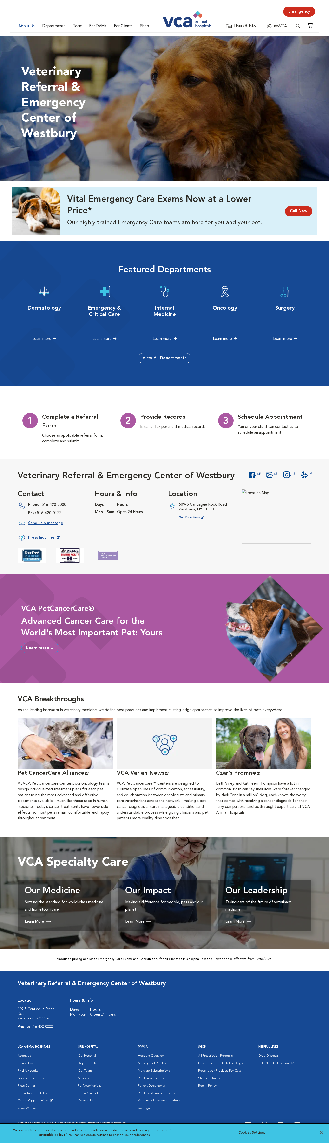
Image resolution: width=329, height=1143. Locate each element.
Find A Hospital (28, 1070)
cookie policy (55, 1134)
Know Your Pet (88, 1093)
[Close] (321, 1132)
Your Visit (84, 1078)
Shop (144, 26)
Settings (144, 1108)
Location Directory (31, 1078)
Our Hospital (87, 1055)
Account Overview (151, 1055)
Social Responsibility (32, 1093)
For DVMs (97, 26)
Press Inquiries (43, 538)
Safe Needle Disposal (274, 1064)
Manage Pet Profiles (152, 1063)
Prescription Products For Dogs (220, 1063)
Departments (53, 26)
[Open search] (299, 26)
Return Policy (207, 1085)
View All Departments (164, 358)
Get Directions (195, 517)
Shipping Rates (209, 1078)
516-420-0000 (54, 505)
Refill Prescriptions (151, 1078)
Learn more (41, 339)
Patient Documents (151, 1085)
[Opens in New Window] (254, 474)
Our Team (85, 1070)
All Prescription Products (215, 1055)
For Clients (123, 26)
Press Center (26, 1085)
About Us (26, 26)
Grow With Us (27, 1108)
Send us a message (45, 523)
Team (77, 26)
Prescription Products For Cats (219, 1070)
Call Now (298, 211)
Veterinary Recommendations (159, 1100)
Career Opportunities (34, 1101)
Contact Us (25, 1063)
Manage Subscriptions (154, 1070)
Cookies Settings (251, 1132)
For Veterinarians (89, 1085)
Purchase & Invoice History (156, 1093)
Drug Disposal (268, 1055)
